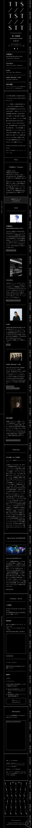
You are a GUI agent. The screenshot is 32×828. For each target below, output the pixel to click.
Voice (28, 823)
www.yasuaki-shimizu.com (13, 440)
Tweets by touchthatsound (13, 721)
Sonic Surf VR (9, 589)
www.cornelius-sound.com (13, 300)
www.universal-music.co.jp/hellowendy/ (12, 387)
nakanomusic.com (11, 250)
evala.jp (8, 345)
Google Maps (9, 656)
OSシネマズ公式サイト (17, 666)
